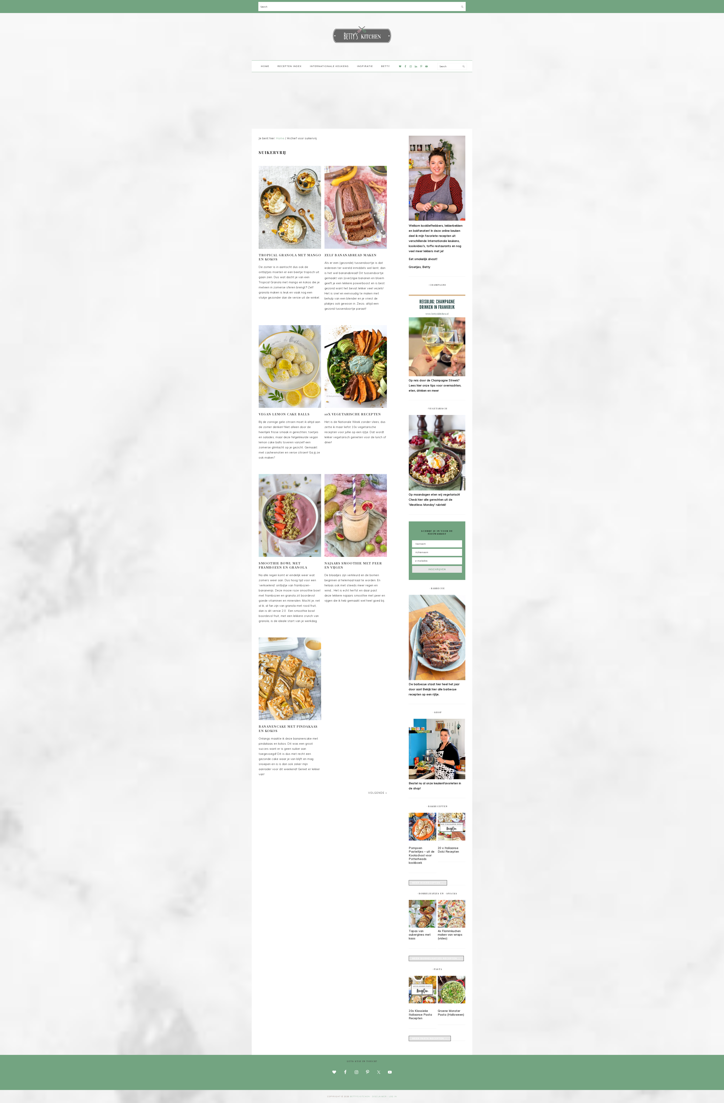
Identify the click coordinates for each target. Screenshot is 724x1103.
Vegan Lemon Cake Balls (284, 414)
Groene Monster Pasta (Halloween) (451, 1012)
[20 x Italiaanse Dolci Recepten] (451, 827)
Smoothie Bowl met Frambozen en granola (283, 565)
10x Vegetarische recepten (352, 414)
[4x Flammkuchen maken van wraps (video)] (451, 926)
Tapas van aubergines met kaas (420, 934)
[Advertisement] (362, 100)
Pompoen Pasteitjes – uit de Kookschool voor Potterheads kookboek (422, 855)
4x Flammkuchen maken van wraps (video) (450, 934)
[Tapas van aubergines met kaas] (422, 926)
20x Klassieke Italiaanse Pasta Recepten (420, 1014)
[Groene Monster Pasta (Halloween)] (451, 990)
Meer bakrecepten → (428, 883)
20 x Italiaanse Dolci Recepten (448, 850)
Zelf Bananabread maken (350, 255)
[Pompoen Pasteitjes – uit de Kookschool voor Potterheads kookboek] (422, 827)
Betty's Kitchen (362, 35)
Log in (393, 1096)
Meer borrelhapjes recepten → (436, 958)
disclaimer (379, 1096)
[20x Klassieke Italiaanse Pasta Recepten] (422, 990)
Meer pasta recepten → (429, 1038)
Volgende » (377, 792)
